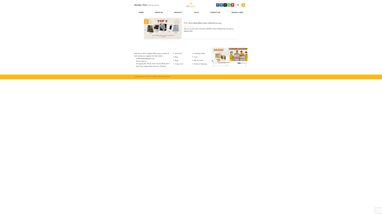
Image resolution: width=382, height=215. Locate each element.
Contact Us (179, 64)
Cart (195, 57)
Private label (237, 12)
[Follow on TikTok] (225, 5)
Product (178, 12)
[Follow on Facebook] (217, 5)
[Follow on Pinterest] (232, 5)
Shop (176, 60)
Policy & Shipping (200, 64)
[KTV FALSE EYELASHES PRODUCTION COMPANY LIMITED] (191, 5)
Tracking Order (199, 53)
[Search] (238, 5)
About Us (178, 53)
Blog (196, 12)
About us (159, 12)
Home (141, 12)
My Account (198, 60)
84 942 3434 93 (141, 61)
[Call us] (229, 5)
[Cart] (243, 5)
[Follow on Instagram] (221, 5)
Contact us (215, 12)
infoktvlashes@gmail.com (145, 58)
